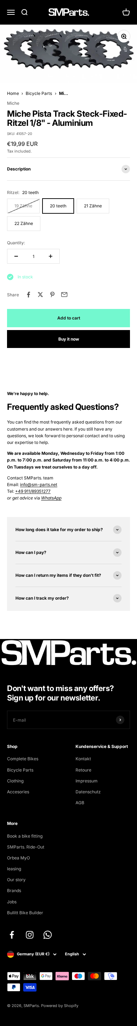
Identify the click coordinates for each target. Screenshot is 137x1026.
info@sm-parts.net (38, 484)
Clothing (15, 780)
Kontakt (83, 758)
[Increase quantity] (50, 256)
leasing (14, 868)
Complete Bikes (22, 758)
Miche (13, 103)
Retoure (83, 770)
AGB (80, 802)
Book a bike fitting (25, 836)
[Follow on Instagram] (29, 935)
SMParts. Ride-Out (25, 847)
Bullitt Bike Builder (25, 912)
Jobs (12, 901)
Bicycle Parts (39, 93)
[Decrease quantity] (16, 256)
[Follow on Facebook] (12, 935)
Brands (14, 890)
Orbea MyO (18, 857)
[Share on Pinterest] (52, 295)
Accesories (18, 791)
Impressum (87, 780)
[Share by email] (64, 295)
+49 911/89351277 (33, 491)
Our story (16, 879)
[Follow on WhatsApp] (47, 935)
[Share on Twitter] (40, 295)
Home (13, 93)
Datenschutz (88, 791)
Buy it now (68, 339)
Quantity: (16, 242)
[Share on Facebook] (28, 295)
